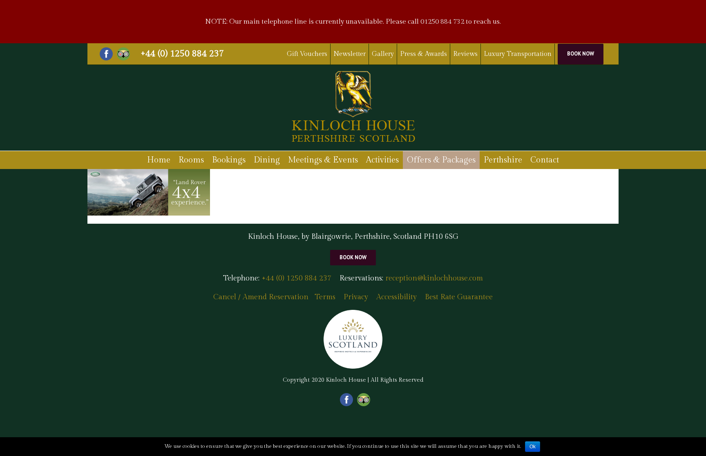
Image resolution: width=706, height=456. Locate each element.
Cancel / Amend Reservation (260, 297)
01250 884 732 (442, 22)
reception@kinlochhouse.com (434, 278)
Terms (325, 297)
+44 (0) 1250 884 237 (182, 53)
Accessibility (396, 297)
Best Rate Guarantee (459, 297)
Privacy (356, 297)
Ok (533, 446)
